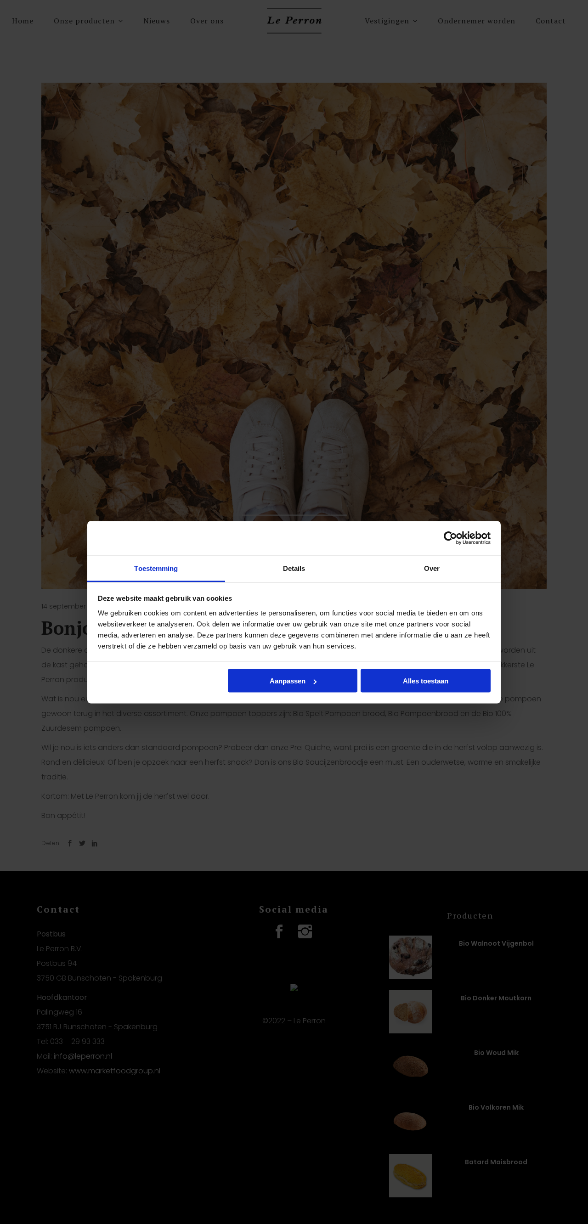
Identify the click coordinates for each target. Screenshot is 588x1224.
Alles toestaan (425, 681)
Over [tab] (432, 568)
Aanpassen (287, 681)
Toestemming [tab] (156, 568)
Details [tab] (294, 568)
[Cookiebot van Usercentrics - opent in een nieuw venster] (450, 538)
